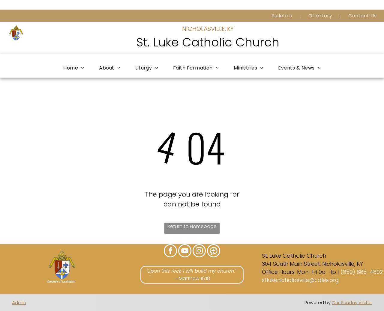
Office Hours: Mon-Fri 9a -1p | (300, 272)
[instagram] (199, 251)
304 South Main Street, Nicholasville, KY (312, 264)
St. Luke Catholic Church (207, 42)
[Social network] (213, 251)
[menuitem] (282, 15)
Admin (19, 302)
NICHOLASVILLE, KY (208, 29)
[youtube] (184, 251)
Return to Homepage (192, 226)
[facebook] (170, 251)
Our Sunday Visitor (352, 302)
